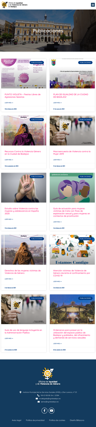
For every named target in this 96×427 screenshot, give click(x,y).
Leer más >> (9, 103)
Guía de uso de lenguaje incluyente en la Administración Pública (23, 331)
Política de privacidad (35, 420)
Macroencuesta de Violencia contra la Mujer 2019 (71, 152)
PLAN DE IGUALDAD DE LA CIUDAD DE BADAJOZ (70, 95)
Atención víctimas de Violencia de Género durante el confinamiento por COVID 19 (71, 273)
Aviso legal (16, 420)
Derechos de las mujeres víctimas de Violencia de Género (23, 271)
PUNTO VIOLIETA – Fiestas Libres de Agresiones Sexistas (23, 95)
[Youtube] (51, 411)
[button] (93, 5)
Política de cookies (57, 420)
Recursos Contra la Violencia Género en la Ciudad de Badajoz (23, 152)
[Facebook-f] (44, 411)
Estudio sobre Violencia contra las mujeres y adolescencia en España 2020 (22, 211)
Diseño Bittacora (77, 420)
